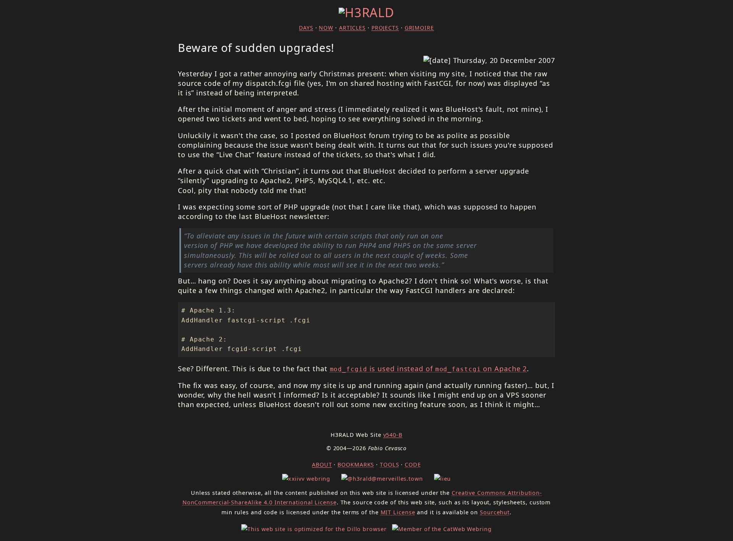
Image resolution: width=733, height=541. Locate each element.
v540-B (392, 434)
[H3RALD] (366, 12)
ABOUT (322, 464)
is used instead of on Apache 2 (428, 368)
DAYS (306, 27)
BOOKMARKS (355, 464)
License (398, 512)
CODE (413, 464)
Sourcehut (495, 512)
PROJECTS (385, 27)
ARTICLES (352, 27)
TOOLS (389, 464)
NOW (326, 27)
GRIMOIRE (419, 27)
